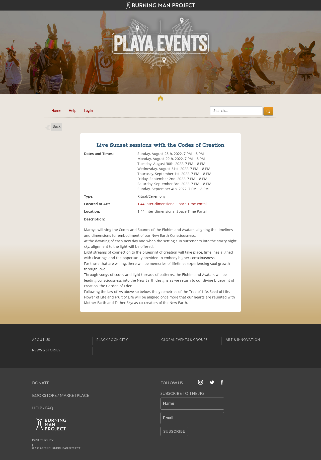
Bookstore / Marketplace (60, 395)
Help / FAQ (42, 407)
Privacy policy (42, 440)
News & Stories (46, 350)
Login (88, 110)
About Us (41, 340)
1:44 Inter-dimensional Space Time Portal (172, 203)
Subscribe (174, 431)
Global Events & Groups (184, 340)
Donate (40, 382)
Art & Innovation (243, 340)
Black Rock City (112, 340)
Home (56, 110)
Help (72, 110)
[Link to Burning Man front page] (160, 5)
